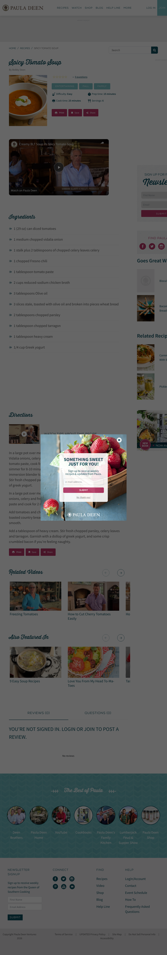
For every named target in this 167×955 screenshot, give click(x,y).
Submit (83, 490)
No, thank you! (83, 497)
